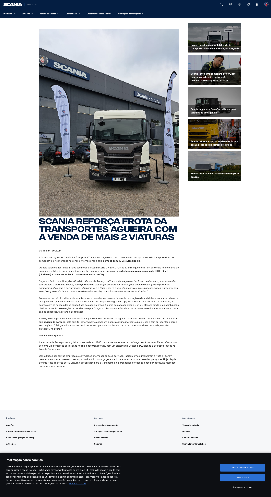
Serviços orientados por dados (108, 431)
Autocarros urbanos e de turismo (21, 431)
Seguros (98, 444)
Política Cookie (77, 483)
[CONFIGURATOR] (248, 4)
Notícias (186, 431)
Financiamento (101, 438)
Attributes (11, 444)
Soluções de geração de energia (21, 438)
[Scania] (12, 4)
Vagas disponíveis (190, 425)
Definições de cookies (242, 487)
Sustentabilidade (190, 438)
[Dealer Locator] (230, 4)
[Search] (221, 4)
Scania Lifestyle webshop (194, 444)
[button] (257, 4)
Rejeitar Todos (243, 477)
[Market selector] (239, 4)
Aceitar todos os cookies (242, 467)
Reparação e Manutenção (106, 425)
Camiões (10, 425)
